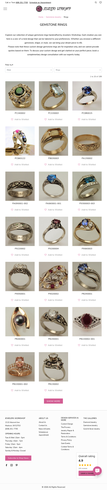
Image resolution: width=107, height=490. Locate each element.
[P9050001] (20, 276)
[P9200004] (53, 231)
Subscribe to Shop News (18, 458)
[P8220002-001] (87, 321)
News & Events (44, 429)
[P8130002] (53, 367)
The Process (65, 427)
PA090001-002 (20, 203)
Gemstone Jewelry (53, 17)
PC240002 (20, 113)
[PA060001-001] (53, 186)
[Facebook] (6, 465)
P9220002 (20, 248)
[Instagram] (11, 465)
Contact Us (43, 425)
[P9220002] (20, 231)
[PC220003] (53, 96)
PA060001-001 (53, 203)
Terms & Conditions (68, 437)
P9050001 (20, 293)
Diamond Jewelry (90, 422)
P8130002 (53, 384)
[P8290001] (87, 276)
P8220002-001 (87, 339)
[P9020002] (53, 276)
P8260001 (20, 339)
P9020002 (53, 293)
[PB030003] (53, 141)
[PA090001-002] (20, 186)
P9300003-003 (87, 203)
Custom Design (67, 424)
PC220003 (53, 113)
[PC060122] (20, 141)
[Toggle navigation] (5, 9)
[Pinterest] (16, 465)
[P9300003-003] (87, 186)
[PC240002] (20, 96)
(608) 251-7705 (11, 429)
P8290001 (87, 293)
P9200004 (53, 248)
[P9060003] (87, 231)
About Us (42, 422)
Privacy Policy (66, 440)
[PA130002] (87, 141)
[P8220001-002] (20, 367)
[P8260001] (20, 321)
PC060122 (20, 158)
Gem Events (65, 443)
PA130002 (87, 158)
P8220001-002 (20, 384)
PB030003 (53, 158)
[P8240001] (53, 321)
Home (40, 17)
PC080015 (87, 113)
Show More (53, 401)
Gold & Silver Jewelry (91, 429)
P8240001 (53, 339)
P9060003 (87, 248)
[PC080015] (87, 96)
